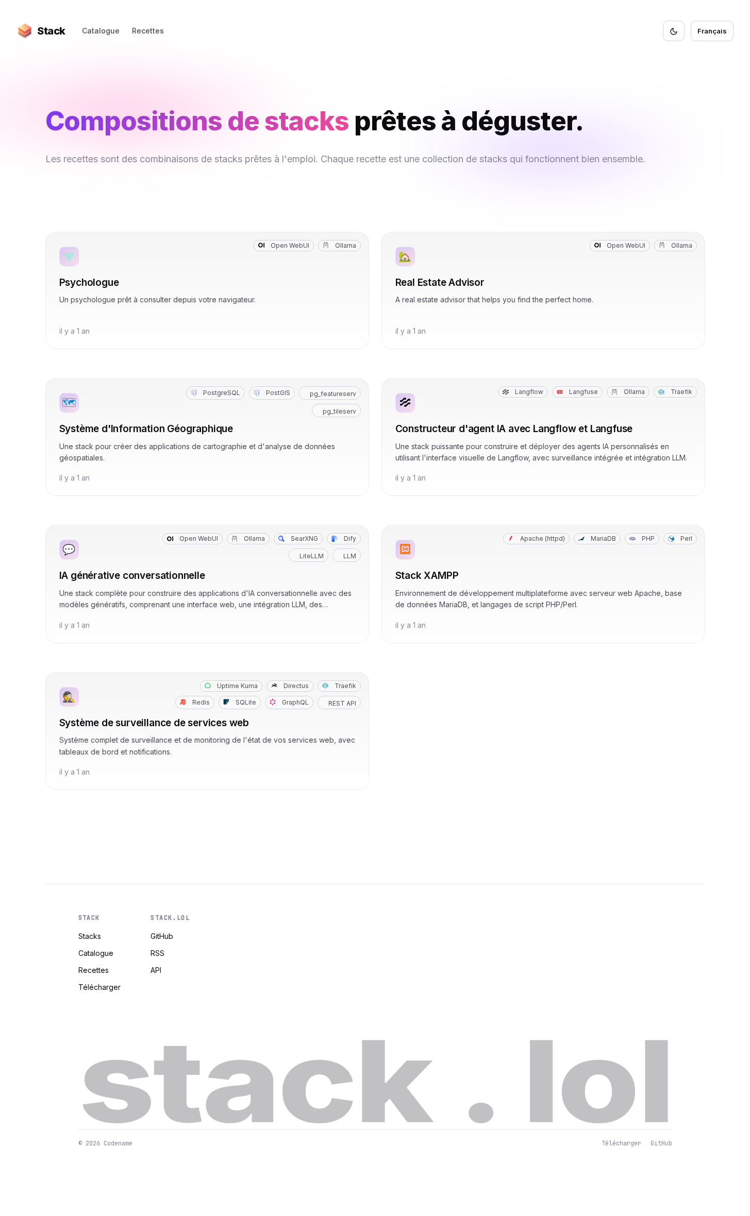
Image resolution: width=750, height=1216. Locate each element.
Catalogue (101, 30)
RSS (157, 953)
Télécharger (99, 987)
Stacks (89, 936)
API (156, 970)
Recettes (148, 30)
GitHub (162, 936)
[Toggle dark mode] (674, 31)
